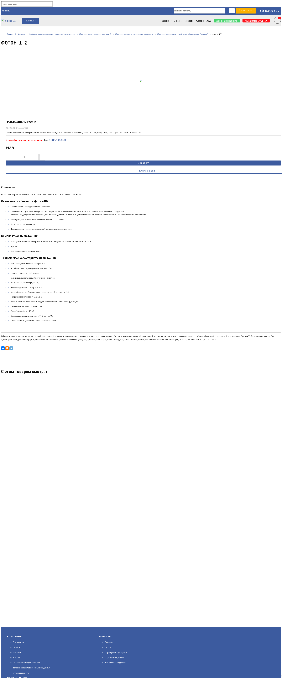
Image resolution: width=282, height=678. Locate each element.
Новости (16, 647)
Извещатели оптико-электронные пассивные (134, 34)
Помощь (105, 636)
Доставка (109, 642)
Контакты (6, 11)
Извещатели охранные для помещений (95, 34)
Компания (14, 636)
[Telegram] (11, 348)
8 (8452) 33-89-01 (270, 10)
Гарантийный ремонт (114, 657)
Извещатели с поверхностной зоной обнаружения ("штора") (182, 34)
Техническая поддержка (115, 663)
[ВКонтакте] (3, 348)
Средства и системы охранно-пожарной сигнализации (52, 34)
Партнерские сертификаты (116, 652)
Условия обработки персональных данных (31, 668)
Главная (10, 34)
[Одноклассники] (7, 348)
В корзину (143, 163)
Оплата (108, 647)
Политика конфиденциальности (27, 663)
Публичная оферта (21, 673)
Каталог (30, 20)
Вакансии (17, 652)
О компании (18, 642)
